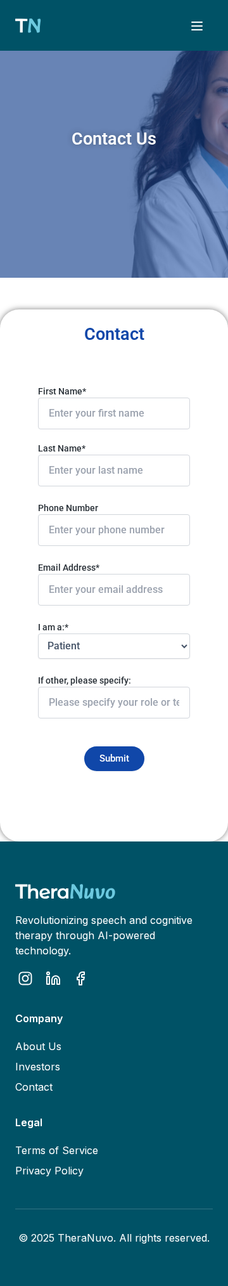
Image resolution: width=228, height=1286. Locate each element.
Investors (37, 1066)
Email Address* (68, 567)
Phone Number (68, 508)
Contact (34, 1087)
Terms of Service (56, 1150)
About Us (38, 1046)
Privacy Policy (49, 1170)
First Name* (62, 391)
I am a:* (53, 627)
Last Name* (62, 448)
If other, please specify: (84, 680)
